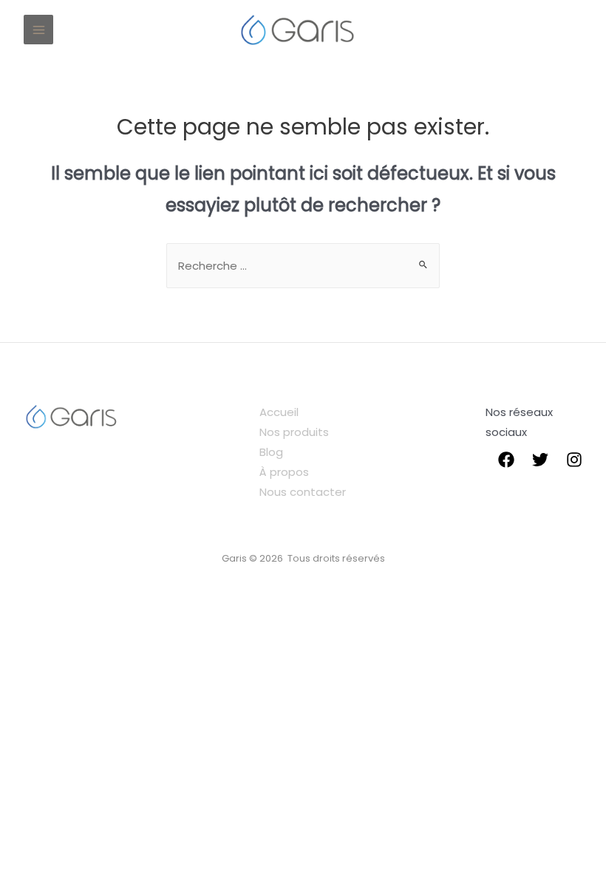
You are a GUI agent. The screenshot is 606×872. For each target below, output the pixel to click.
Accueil (279, 412)
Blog (271, 452)
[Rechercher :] (303, 265)
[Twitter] (540, 460)
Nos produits (294, 432)
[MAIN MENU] (38, 29)
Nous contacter (302, 492)
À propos (284, 472)
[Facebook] (506, 460)
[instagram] (574, 460)
